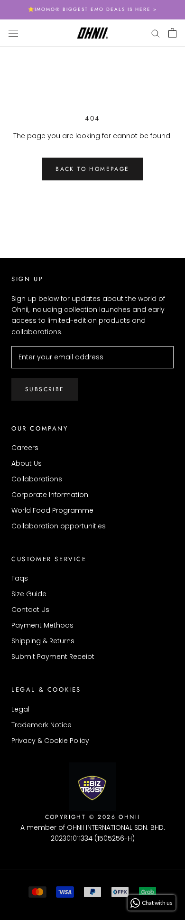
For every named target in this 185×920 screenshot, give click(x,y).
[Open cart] (172, 33)
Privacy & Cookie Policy (50, 740)
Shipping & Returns (42, 641)
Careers (24, 447)
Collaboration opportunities (58, 526)
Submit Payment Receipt (52, 656)
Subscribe (45, 389)
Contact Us (30, 609)
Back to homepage (92, 169)
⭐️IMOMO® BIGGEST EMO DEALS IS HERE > (92, 9)
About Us (26, 463)
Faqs (19, 578)
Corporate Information (49, 494)
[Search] (155, 33)
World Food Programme (52, 510)
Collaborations (36, 479)
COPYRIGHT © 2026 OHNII (92, 817)
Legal (20, 709)
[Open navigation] (13, 32)
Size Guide (28, 594)
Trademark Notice (41, 725)
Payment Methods (42, 625)
